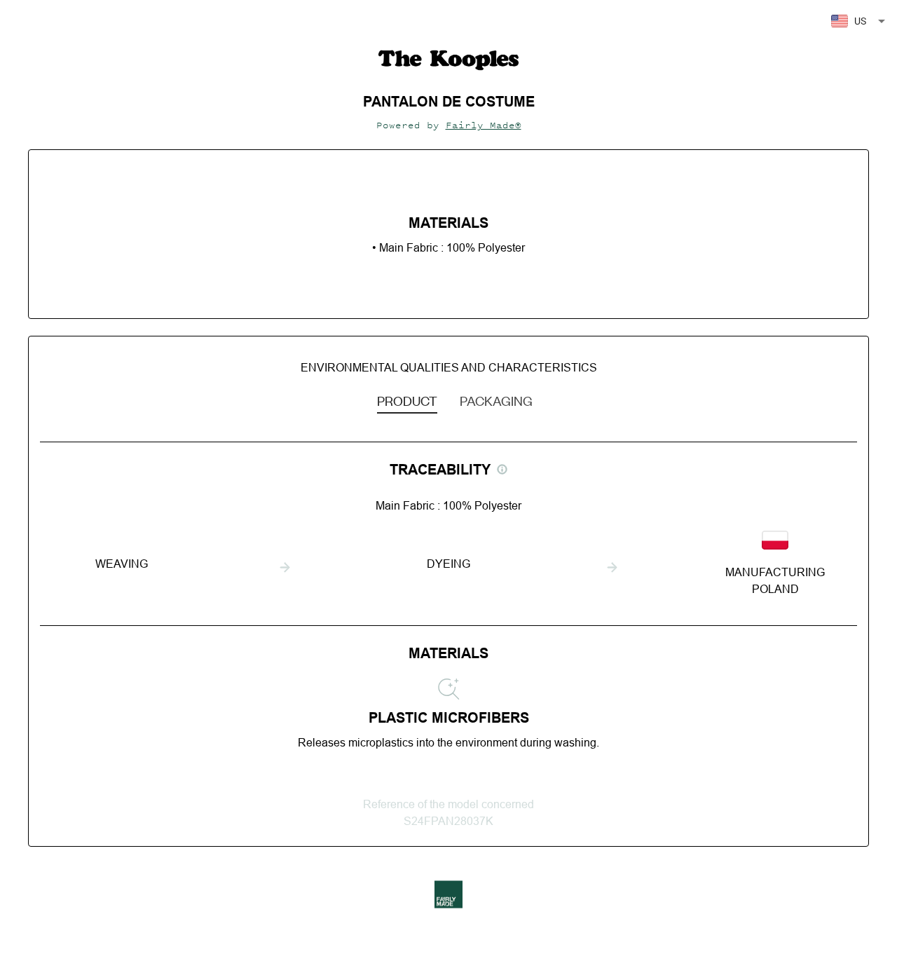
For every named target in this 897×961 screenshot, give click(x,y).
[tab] (407, 400)
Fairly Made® (483, 125)
